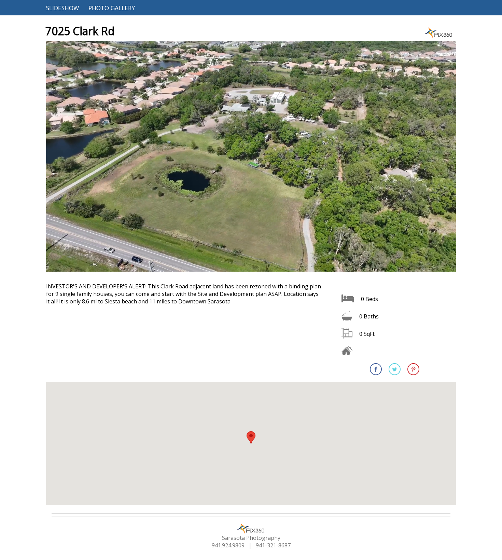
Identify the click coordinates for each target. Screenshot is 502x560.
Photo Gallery (111, 8)
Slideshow (62, 8)
